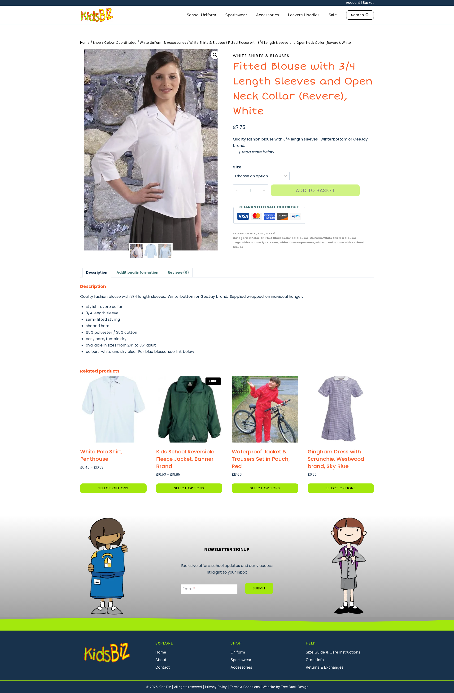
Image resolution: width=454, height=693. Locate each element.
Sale (333, 15)
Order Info (315, 659)
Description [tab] (96, 272)
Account (353, 2)
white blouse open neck (297, 242)
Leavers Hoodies (303, 15)
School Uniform (201, 15)
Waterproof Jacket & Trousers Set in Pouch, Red (261, 459)
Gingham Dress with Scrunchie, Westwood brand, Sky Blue (336, 459)
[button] (215, 55)
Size (237, 167)
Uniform (316, 238)
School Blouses (297, 238)
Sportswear (236, 15)
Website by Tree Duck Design (285, 687)
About (160, 659)
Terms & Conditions (245, 687)
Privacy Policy (216, 687)
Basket (368, 2)
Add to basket (315, 190)
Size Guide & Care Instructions (333, 652)
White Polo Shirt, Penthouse (101, 455)
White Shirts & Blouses (261, 55)
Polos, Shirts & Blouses (268, 238)
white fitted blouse (329, 242)
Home (160, 652)
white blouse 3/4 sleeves (260, 242)
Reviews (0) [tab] (178, 272)
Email (189, 589)
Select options (113, 488)
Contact (162, 667)
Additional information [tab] (137, 272)
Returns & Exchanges (324, 667)
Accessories (267, 15)
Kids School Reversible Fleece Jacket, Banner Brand (185, 459)
